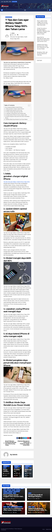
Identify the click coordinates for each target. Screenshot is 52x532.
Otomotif (5, 491)
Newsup (19, 528)
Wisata (14, 493)
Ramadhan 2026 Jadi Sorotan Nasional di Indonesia (42, 54)
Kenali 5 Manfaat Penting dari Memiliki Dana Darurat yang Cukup (10, 443)
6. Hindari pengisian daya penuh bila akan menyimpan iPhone (17, 117)
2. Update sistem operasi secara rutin (13, 110)
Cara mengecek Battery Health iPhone (13, 107)
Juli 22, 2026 (7, 498)
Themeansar (3, 529)
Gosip (12, 506)
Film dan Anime (17, 488)
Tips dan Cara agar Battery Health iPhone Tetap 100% (16, 181)
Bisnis (12, 488)
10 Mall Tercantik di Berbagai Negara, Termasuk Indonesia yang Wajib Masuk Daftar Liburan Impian (43, 31)
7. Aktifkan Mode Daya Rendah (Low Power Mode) (16, 119)
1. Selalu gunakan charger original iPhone (14, 108)
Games (22, 488)
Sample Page (48, 529)
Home (43, 529)
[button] (47, 10)
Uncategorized (9, 17)
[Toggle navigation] (25, 10)
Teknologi (10, 491)
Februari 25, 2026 (8, 512)
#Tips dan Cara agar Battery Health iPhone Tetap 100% (18, 37)
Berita (5, 488)
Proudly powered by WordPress (7, 528)
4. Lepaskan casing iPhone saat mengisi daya (15, 113)
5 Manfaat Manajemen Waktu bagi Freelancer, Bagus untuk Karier (23, 443)
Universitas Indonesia (5, 466)
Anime (8, 488)
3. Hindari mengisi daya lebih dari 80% (14, 111)
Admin (13, 33)
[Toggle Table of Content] (28, 105)
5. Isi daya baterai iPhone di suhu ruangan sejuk (16, 114)
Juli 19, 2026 (32, 498)
